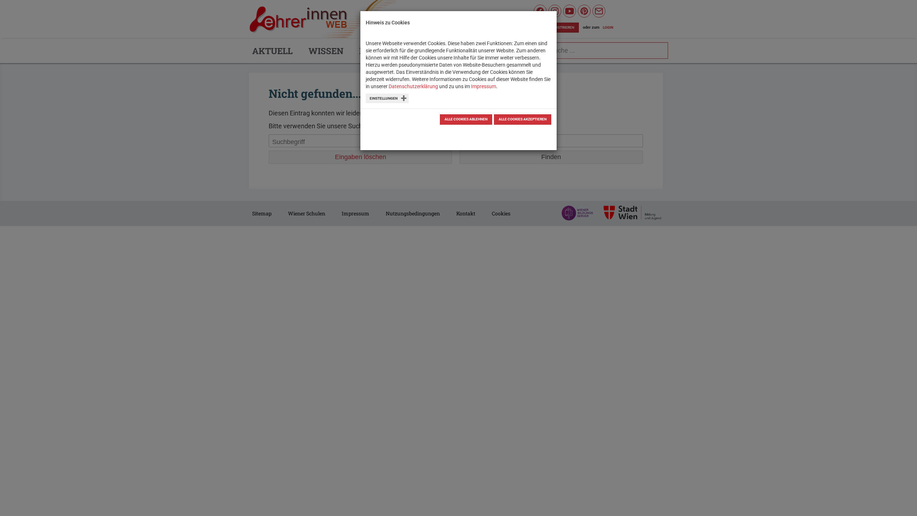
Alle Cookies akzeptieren (523, 119)
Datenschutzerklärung (413, 86)
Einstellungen (384, 98)
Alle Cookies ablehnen (466, 119)
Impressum (483, 86)
